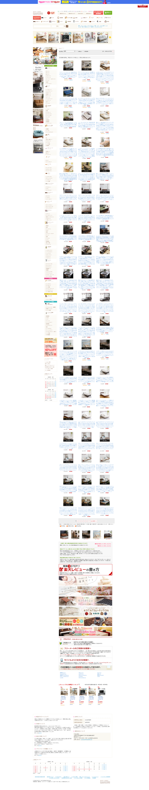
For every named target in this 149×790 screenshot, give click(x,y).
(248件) (89, 360)
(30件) (107, 83)
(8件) (71, 158)
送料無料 (86, 51)
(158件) (71, 80)
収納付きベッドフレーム (64, 675)
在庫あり (80, 51)
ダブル (98, 676)
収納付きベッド (62, 672)
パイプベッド (81, 673)
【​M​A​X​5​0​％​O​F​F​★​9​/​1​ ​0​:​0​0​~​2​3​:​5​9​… (63, 698)
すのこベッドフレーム (83, 675)
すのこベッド (81, 672)
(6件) (107, 334)
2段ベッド (99, 673)
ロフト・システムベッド (64, 676)
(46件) (71, 107)
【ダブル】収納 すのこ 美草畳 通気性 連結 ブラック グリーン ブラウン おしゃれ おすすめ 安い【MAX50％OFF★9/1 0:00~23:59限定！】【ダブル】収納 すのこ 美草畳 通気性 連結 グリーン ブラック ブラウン (86, 238)
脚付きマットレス (100, 675)
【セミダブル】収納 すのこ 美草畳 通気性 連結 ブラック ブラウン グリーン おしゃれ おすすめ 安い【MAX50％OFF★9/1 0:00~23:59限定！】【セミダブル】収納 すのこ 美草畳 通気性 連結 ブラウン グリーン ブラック (68, 238)
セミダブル (81, 676)
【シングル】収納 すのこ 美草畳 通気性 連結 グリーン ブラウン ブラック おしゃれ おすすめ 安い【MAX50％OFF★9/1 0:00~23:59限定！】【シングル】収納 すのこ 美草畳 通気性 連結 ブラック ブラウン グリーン (105, 217)
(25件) (107, 133)
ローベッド (99, 672)
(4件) (89, 385)
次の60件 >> (94, 521)
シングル (61, 677)
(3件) (71, 362)
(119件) (89, 81)
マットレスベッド (63, 673)
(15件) (89, 107)
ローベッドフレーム (82, 677)
